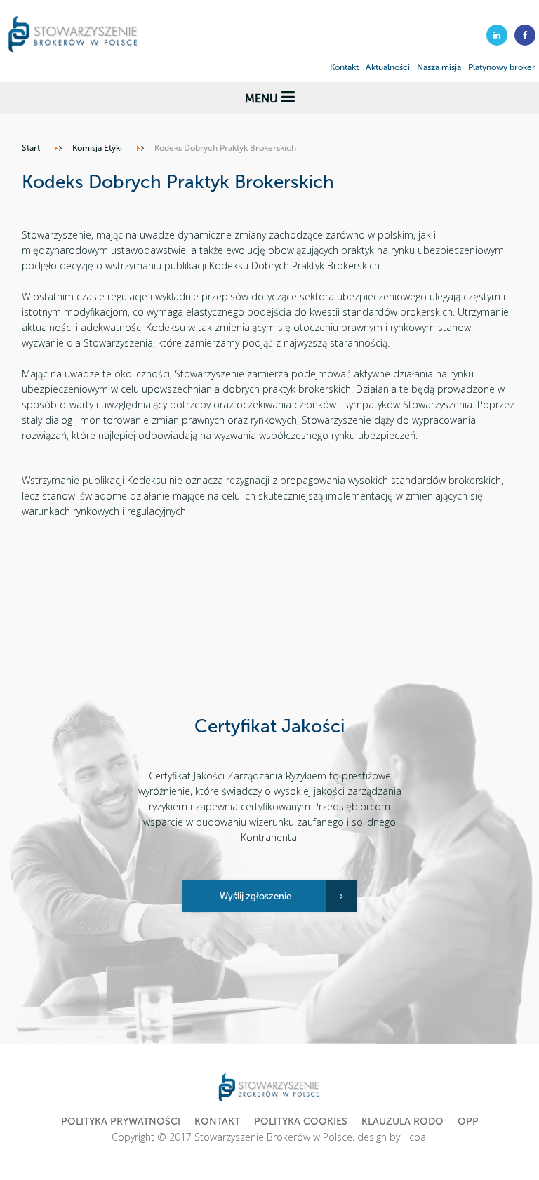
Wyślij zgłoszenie (255, 896)
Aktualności (388, 67)
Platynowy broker (501, 67)
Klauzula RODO (402, 1121)
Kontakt (344, 67)
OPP (468, 1121)
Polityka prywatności (120, 1121)
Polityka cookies (300, 1121)
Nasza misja (439, 67)
